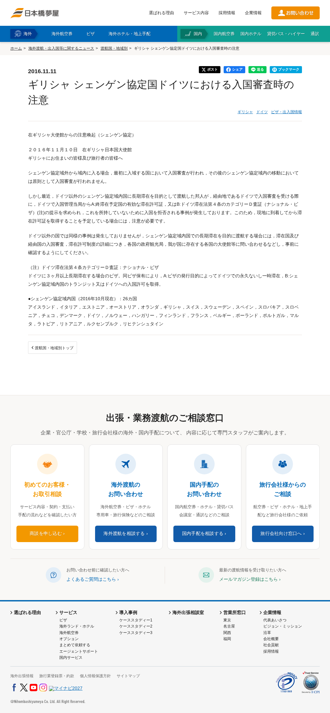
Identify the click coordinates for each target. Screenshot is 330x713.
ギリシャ (245, 112)
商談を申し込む (46, 533)
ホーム (16, 48)
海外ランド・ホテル (76, 626)
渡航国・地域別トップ (54, 348)
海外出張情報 (22, 676)
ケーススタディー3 (135, 632)
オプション (69, 639)
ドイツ (262, 112)
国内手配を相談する (202, 533)
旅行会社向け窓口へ (281, 533)
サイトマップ (128, 676)
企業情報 (253, 12)
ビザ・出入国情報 (286, 112)
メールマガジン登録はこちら (248, 579)
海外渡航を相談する (124, 533)
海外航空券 (69, 632)
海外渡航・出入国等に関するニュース (61, 48)
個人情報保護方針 (95, 676)
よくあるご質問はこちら (91, 579)
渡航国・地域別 (114, 48)
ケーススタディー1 (135, 620)
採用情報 (226, 12)
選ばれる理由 (161, 12)
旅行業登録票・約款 (56, 676)
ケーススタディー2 (135, 626)
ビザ (63, 620)
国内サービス (70, 657)
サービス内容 (196, 12)
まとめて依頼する (74, 645)
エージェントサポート (78, 651)
